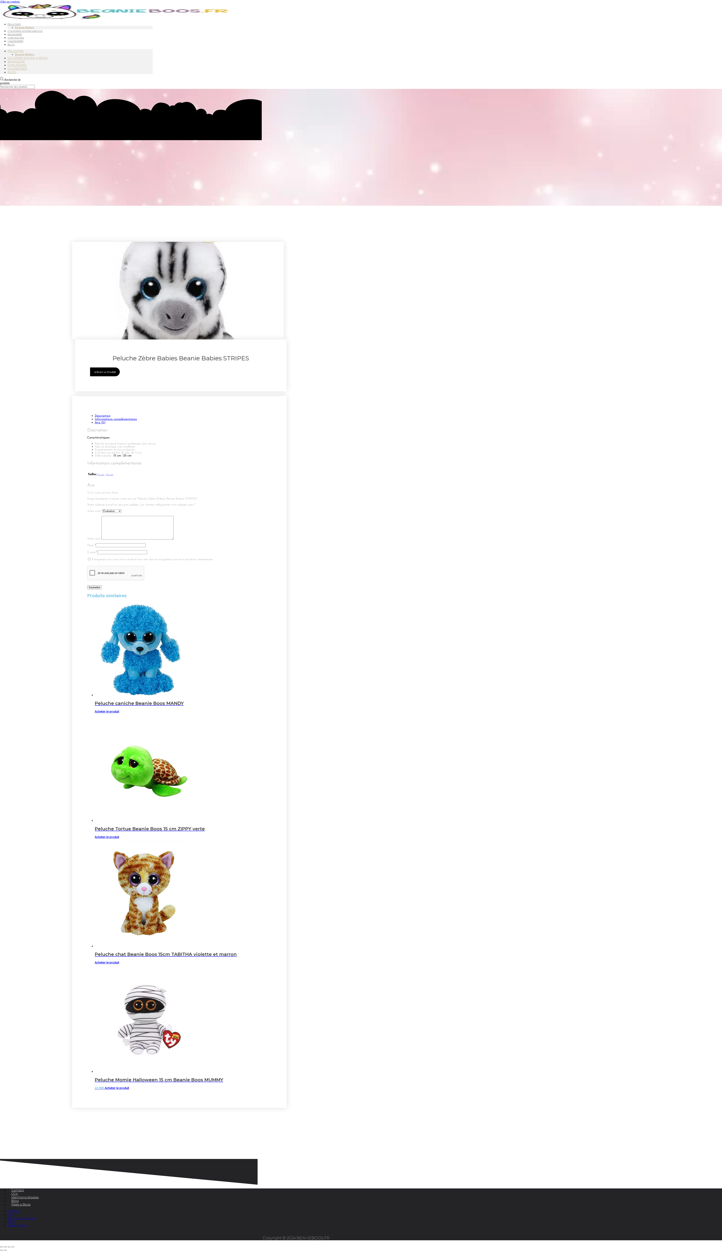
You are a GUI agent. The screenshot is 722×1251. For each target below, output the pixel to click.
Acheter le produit (105, 371)
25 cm (109, 474)
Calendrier (15, 41)
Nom (91, 545)
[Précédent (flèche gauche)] (1, 1250)
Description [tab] (102, 415)
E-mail (92, 552)
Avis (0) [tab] (100, 422)
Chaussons (17, 65)
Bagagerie (16, 61)
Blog (11, 44)
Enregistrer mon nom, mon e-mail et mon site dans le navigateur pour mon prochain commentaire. (152, 559)
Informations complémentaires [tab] (116, 419)
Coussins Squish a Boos (25, 31)
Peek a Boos (20, 1204)
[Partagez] (9, 1246)
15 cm (100, 474)
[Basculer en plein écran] (5, 1246)
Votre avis (94, 538)
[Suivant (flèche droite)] (5, 1250)
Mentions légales (25, 1197)
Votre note (94, 511)
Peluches (16, 51)
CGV (14, 1194)
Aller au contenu (10, 1)
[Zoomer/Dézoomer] (1, 1246)
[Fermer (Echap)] (12, 1246)
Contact (17, 1190)
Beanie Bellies (24, 54)
